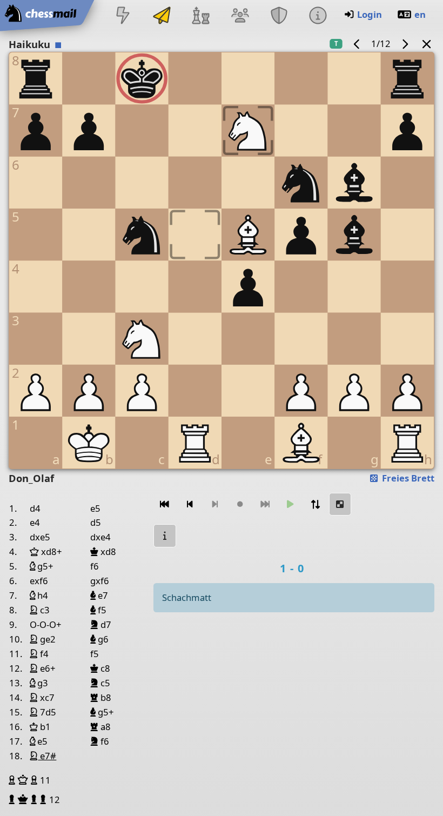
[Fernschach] (162, 16)
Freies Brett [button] (407, 478)
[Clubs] (278, 16)
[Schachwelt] (201, 16)
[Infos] (317, 16)
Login (369, 14)
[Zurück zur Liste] (426, 43)
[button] (13, 780)
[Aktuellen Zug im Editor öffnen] (340, 504)
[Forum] (239, 16)
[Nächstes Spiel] (404, 43)
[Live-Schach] (122, 16)
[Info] (164, 535)
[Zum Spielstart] (164, 504)
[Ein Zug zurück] (189, 504)
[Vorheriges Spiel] (357, 43)
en (420, 14)
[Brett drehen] (315, 504)
